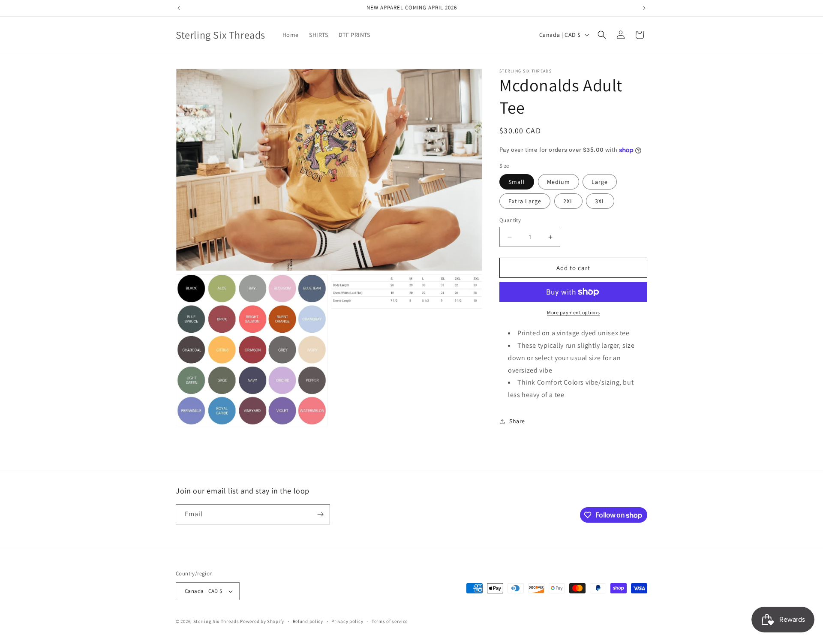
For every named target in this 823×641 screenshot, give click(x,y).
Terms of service (390, 621)
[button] (601, 34)
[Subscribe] (320, 514)
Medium (558, 182)
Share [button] (517, 421)
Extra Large (524, 201)
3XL (600, 201)
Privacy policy (347, 621)
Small (516, 182)
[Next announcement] (644, 8)
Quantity (510, 220)
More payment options (573, 312)
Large (600, 182)
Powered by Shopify (262, 621)
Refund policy (308, 621)
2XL (568, 201)
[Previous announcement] (178, 8)
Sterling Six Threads (216, 621)
